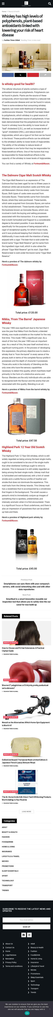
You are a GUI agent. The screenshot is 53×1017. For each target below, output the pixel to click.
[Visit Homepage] (26, 3)
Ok (27, 1013)
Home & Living (8, 847)
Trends (5, 890)
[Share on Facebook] (8, 75)
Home (4, 11)
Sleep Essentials (10, 871)
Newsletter (9, 959)
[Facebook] (23, 935)
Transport (7, 885)
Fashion (6, 837)
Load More (26, 811)
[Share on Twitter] (20, 75)
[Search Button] (49, 4)
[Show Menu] (3, 4)
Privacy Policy (10, 962)
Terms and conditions (14, 966)
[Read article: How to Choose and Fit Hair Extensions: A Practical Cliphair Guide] (26, 633)
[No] (49, 1009)
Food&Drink (7, 842)
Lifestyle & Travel (11, 856)
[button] (26, 175)
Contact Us (9, 948)
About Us (9, 944)
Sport (5, 876)
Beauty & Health (14, 11)
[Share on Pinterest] (33, 75)
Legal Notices (10, 955)
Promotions (8, 866)
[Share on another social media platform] (45, 75)
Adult (4, 827)
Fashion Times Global (12, 40)
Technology (8, 881)
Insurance (7, 852)
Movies (5, 861)
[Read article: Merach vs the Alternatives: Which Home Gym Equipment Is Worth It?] (26, 707)
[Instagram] (29, 935)
